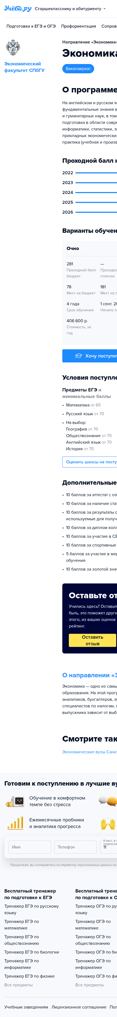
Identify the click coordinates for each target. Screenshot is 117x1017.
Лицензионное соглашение (78, 1007)
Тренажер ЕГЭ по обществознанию (21, 940)
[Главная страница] (18, 8)
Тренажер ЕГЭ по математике (21, 925)
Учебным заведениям (26, 1007)
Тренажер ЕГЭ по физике (29, 976)
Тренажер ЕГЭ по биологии (31, 952)
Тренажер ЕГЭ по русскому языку (31, 909)
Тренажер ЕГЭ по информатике (21, 964)
